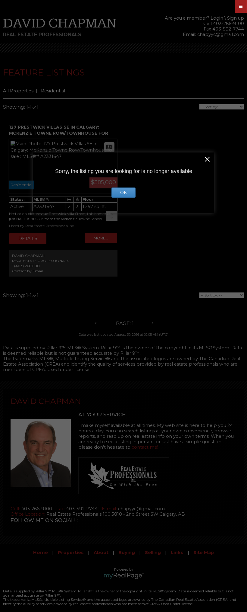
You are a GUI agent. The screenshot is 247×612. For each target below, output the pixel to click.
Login (217, 18)
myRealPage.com (123, 576)
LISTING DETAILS (27, 238)
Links (177, 552)
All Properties (18, 91)
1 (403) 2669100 (26, 266)
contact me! (145, 447)
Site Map (203, 552)
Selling (153, 552)
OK (123, 192)
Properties (71, 552)
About (101, 552)
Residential (53, 91)
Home (40, 552)
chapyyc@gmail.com (220, 34)
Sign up (235, 18)
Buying (126, 552)
